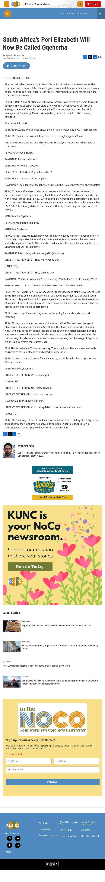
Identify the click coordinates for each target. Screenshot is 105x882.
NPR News (26, 621)
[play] (7, 13)
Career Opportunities (48, 835)
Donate (94, 4)
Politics (25, 677)
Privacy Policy (66, 830)
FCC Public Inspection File (69, 823)
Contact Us (86, 830)
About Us (43, 823)
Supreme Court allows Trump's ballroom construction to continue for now (56, 625)
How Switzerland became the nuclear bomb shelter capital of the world (36, 665)
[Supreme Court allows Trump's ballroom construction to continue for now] (12, 626)
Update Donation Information (88, 823)
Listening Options (46, 829)
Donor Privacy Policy (69, 836)
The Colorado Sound (90, 836)
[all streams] (101, 13)
